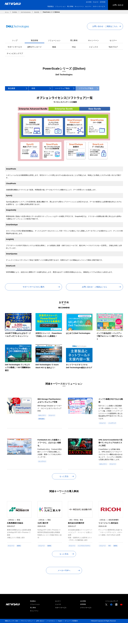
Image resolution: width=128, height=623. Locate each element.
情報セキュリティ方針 (11, 620)
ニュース (58, 604)
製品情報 (34, 40)
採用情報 (83, 604)
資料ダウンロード (34, 47)
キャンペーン (93, 40)
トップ (15, 40)
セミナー (113, 40)
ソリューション (54, 40)
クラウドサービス (85, 607)
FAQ (74, 47)
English (60, 620)
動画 (54, 47)
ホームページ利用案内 (71, 620)
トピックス (93, 47)
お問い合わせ (40, 620)
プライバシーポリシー (27, 620)
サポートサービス (15, 47)
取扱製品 (33, 601)
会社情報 (83, 601)
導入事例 (73, 40)
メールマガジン (50, 620)
